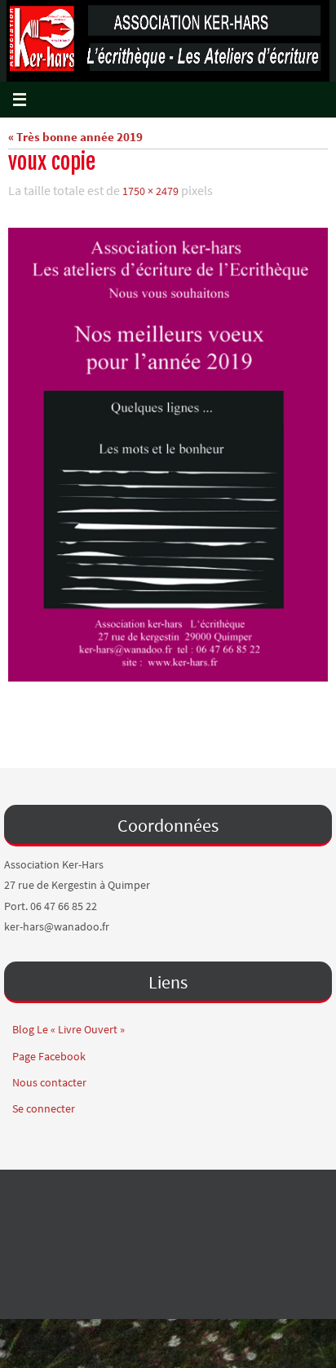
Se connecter (43, 1104)
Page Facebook (49, 1052)
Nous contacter (49, 1078)
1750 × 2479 (150, 190)
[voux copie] (168, 450)
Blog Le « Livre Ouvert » (68, 1026)
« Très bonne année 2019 (75, 136)
